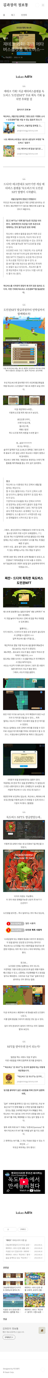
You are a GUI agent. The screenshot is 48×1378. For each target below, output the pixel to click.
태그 (13, 14)
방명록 (24, 14)
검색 (37, 5)
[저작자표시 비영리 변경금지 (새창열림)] (31, 1229)
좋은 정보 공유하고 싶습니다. (13, 1332)
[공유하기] (11, 1229)
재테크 (8, 1240)
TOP (43, 1370)
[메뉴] (43, 5)
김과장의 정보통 (15, 5)
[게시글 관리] (14, 1229)
